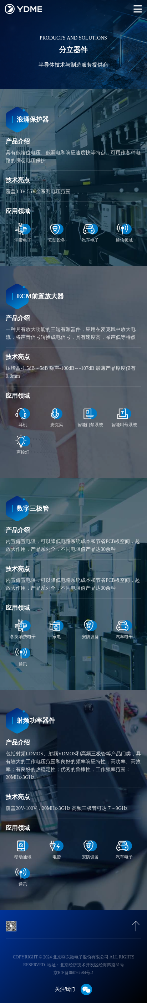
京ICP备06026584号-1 (74, 972)
